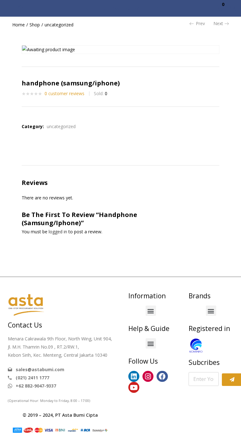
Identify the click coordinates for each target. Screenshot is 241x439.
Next (218, 23)
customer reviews (64, 93)
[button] (220, 8)
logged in (58, 232)
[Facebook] (162, 376)
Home (18, 25)
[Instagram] (147, 376)
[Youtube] (133, 387)
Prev (200, 23)
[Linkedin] (133, 376)
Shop (34, 25)
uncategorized (59, 25)
